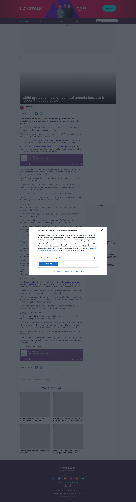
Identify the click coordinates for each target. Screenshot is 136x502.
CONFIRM (49, 264)
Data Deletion (56, 271)
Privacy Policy (79, 271)
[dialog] (68, 251)
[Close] (102, 231)
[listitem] (68, 258)
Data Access (68, 271)
